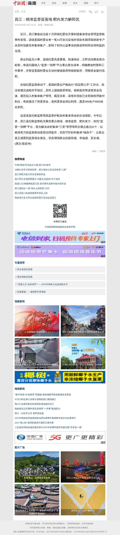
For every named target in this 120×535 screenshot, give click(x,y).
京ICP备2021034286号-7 (96, 532)
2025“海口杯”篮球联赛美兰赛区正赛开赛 (34, 423)
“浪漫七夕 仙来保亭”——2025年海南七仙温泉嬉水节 (42, 284)
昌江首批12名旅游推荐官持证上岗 (31, 193)
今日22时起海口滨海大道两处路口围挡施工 (35, 399)
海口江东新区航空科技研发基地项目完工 (34, 404)
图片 (96, 3)
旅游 (54, 3)
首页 (43, 3)
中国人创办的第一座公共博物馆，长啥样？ (83, 364)
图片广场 (20, 447)
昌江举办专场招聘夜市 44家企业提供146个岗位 (37, 179)
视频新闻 (20, 301)
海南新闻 (20, 388)
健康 (64, 3)
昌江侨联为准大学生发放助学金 (30, 174)
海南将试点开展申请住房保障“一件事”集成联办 (37, 409)
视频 (86, 3)
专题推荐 (20, 262)
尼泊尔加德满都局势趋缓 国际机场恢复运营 (83, 332)
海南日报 (48, 25)
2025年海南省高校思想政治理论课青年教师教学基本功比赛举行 (45, 418)
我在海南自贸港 (24, 277)
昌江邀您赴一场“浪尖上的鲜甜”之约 (32, 188)
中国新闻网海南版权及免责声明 (60, 227)
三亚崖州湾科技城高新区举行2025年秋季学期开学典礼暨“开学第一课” (48, 427)
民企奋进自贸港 (24, 269)
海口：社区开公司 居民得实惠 (29, 413)
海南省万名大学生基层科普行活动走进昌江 (35, 198)
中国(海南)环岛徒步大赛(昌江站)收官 (33, 165)
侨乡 (75, 3)
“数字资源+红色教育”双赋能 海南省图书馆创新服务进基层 (43, 394)
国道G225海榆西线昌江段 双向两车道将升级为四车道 (40, 184)
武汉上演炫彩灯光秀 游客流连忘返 (83, 478)
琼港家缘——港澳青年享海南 (31, 292)
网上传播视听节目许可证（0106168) (29, 532)
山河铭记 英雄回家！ (37, 332)
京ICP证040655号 (54, 532)
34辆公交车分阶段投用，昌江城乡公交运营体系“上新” (41, 170)
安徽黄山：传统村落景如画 (37, 478)
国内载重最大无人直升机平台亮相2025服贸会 (37, 364)
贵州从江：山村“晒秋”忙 (83, 510)
